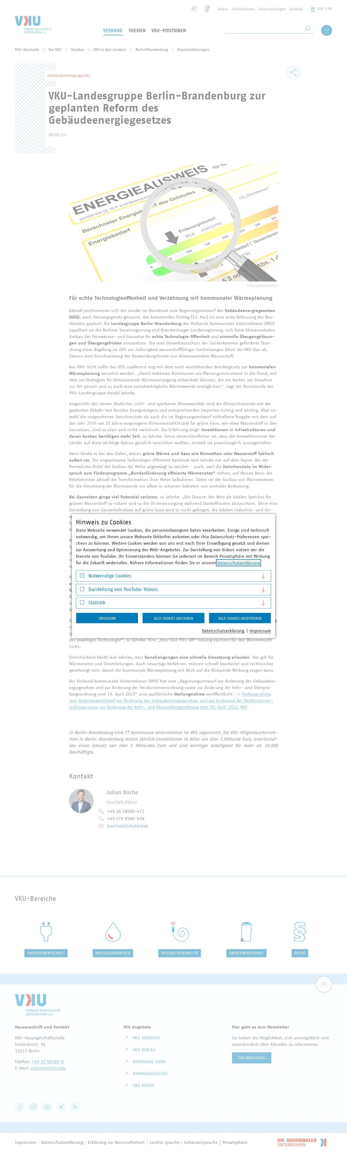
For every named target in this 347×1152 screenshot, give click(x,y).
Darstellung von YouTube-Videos (123, 589)
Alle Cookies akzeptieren (240, 619)
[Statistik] (82, 603)
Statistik (96, 603)
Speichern (107, 619)
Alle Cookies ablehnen (173, 619)
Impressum (260, 631)
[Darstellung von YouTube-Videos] (82, 590)
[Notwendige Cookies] (82, 576)
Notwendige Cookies (109, 576)
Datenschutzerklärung (238, 563)
